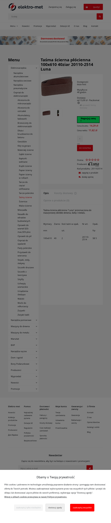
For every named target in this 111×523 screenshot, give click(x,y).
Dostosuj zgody (55, 507)
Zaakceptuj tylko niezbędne (28, 507)
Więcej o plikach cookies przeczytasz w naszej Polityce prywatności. (35, 496)
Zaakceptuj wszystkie (82, 507)
